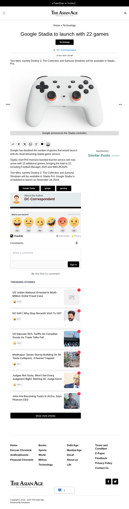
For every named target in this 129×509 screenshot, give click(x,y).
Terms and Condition (101, 447)
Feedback (101, 458)
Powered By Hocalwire (20, 502)
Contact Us (102, 468)
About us (72, 459)
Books (42, 445)
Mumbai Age (74, 450)
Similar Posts (99, 155)
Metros (43, 459)
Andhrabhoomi (19, 455)
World (42, 455)
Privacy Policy (103, 463)
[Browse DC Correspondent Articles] (16, 199)
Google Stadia (29, 188)
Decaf (70, 455)
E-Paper (100, 453)
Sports (43, 450)
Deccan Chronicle (21, 450)
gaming (63, 188)
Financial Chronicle (21, 459)
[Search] (125, 13)
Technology (64, 42)
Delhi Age (72, 445)
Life (69, 464)
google (48, 188)
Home (13, 445)
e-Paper (55, 3)
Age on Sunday (67, 3)
